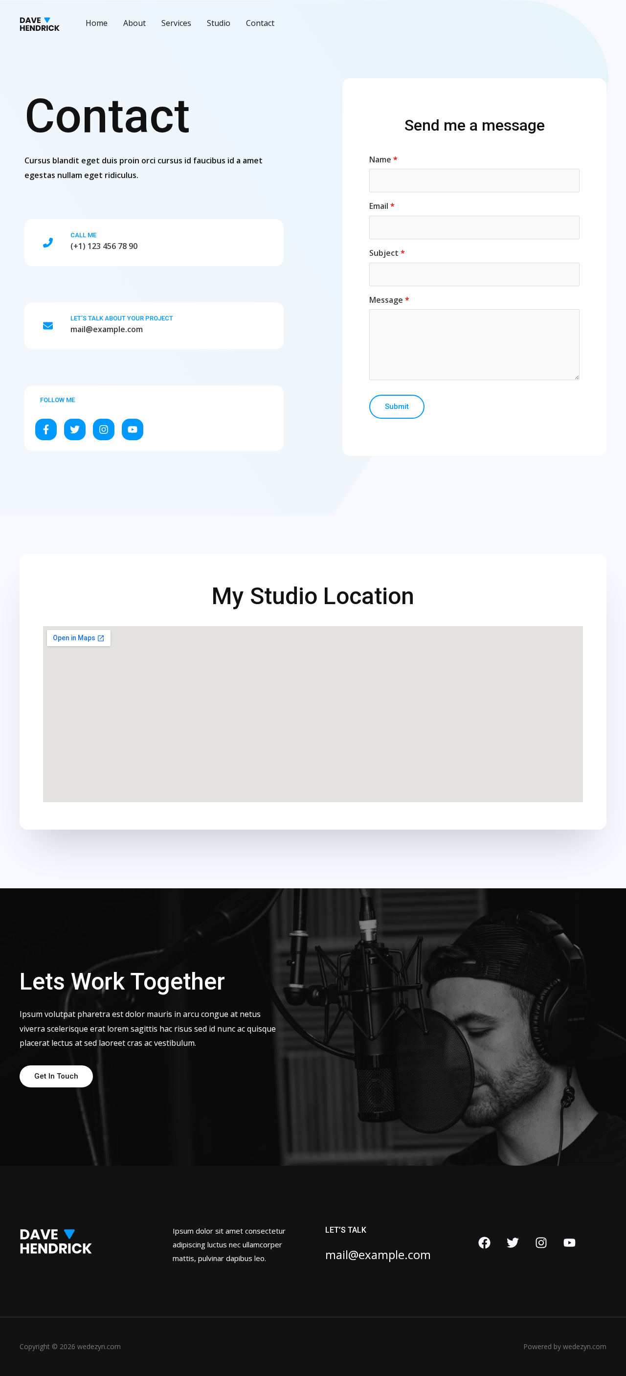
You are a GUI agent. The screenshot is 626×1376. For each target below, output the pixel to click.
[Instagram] (541, 1243)
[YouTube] (569, 1243)
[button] (46, 429)
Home (97, 23)
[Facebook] (484, 1243)
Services (176, 23)
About (134, 23)
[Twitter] (513, 1243)
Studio (218, 23)
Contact (260, 23)
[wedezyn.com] (40, 22)
